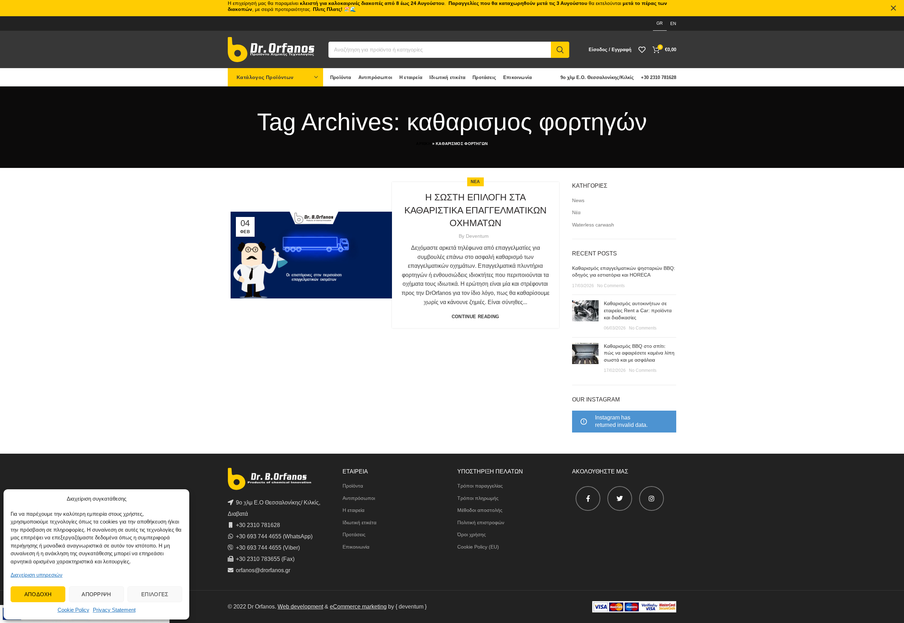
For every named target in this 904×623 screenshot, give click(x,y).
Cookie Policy (73, 610)
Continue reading (475, 316)
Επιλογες (154, 594)
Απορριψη (96, 594)
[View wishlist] (642, 50)
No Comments (611, 285)
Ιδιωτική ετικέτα (359, 522)
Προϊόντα (353, 486)
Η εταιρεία (353, 510)
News (578, 200)
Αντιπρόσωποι (359, 498)
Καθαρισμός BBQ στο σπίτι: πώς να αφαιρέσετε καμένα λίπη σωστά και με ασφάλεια (639, 353)
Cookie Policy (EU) (478, 547)
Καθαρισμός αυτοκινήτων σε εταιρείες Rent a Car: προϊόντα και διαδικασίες (638, 310)
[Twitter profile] (619, 498)
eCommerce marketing (358, 607)
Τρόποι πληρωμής (478, 498)
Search (560, 50)
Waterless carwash (593, 225)
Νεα (475, 181)
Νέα (576, 212)
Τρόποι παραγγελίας (480, 486)
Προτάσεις (354, 534)
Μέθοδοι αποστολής (479, 510)
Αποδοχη (38, 594)
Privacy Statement (114, 610)
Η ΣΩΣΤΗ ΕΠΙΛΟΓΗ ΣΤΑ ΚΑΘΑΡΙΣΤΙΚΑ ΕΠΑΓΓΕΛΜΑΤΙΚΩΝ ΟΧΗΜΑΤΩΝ (475, 210)
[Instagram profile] (651, 498)
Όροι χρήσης (471, 534)
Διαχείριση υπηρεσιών (37, 575)
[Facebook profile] (588, 498)
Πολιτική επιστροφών (480, 522)
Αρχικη (423, 143)
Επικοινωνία (356, 547)
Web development (300, 607)
